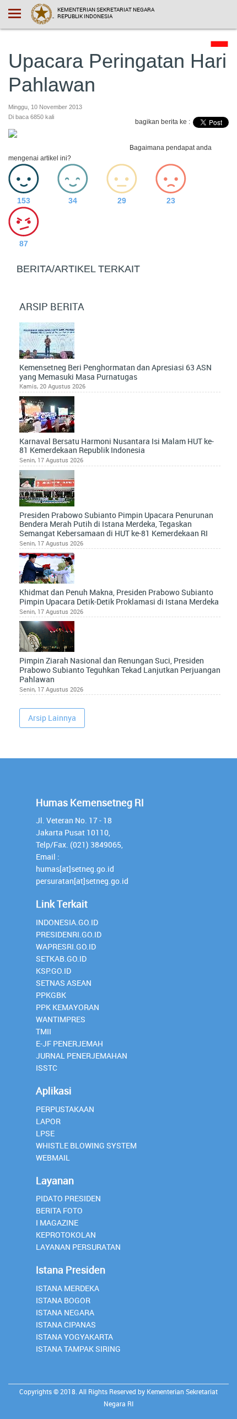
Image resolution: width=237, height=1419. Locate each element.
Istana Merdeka (67, 1288)
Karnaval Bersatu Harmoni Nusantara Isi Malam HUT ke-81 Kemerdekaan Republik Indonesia (116, 446)
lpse (45, 1133)
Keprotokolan (66, 1234)
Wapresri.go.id (66, 946)
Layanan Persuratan (78, 1247)
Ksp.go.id (53, 970)
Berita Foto (59, 1210)
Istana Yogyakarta (74, 1336)
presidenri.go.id (68, 934)
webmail (53, 1157)
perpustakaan (65, 1109)
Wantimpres (60, 1019)
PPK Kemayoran (67, 1007)
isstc (46, 1067)
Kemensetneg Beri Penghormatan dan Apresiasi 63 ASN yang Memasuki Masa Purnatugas (115, 372)
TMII (43, 1031)
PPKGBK (51, 995)
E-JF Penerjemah (69, 1043)
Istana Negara (65, 1312)
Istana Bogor (63, 1300)
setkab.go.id (61, 958)
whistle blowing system (86, 1145)
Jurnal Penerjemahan (81, 1055)
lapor (48, 1121)
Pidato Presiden (68, 1198)
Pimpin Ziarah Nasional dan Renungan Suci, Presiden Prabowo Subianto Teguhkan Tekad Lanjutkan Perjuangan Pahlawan (119, 670)
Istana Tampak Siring (78, 1349)
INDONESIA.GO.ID (67, 922)
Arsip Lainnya (52, 718)
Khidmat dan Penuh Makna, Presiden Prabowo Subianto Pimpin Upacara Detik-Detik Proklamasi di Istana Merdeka (119, 597)
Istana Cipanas (66, 1324)
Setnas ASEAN (63, 983)
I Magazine (57, 1222)
